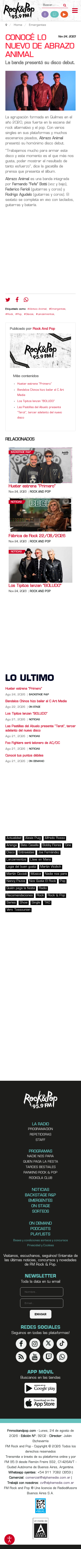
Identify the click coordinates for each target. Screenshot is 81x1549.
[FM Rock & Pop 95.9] (17, 11)
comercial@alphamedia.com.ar (47, 1477)
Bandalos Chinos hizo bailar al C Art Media (36, 701)
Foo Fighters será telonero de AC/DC (32, 743)
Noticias (16, 502)
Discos (29, 314)
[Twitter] (7, 301)
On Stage (34, 707)
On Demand (36, 761)
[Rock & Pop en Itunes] (40, 1403)
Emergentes (58, 309)
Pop (19, 314)
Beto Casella (30, 845)
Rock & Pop (56, 895)
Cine (68, 845)
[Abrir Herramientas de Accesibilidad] (9, 1539)
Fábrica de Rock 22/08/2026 (37, 536)
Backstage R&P (21, 452)
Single (36, 902)
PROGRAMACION (40, 1129)
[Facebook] (17, 301)
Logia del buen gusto (21, 867)
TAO (47, 902)
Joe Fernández (48, 852)
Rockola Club (40, 1178)
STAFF (40, 1140)
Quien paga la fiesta (40, 1161)
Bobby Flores (52, 845)
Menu (75, 11)
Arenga (11, 845)
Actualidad (13, 838)
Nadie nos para (56, 874)
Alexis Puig (33, 838)
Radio (43, 888)
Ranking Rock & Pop (40, 1172)
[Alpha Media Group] (40, 1528)
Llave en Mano (40, 859)
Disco (10, 852)
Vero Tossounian (18, 910)
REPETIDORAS (40, 1134)
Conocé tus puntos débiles (24, 755)
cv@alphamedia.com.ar (57, 1483)
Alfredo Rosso (55, 838)
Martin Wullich (50, 867)
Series (11, 902)
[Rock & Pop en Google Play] (40, 1388)
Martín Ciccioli (16, 874)
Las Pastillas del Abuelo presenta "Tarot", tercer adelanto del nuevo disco (39, 412)
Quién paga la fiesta (20, 888)
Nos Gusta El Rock (42, 881)
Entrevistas (26, 852)
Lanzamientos (46, 314)
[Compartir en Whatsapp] (26, 300)
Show (24, 902)
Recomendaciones (19, 895)
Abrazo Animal (38, 309)
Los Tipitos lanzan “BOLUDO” (36, 401)
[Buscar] (64, 4)
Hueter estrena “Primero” (34, 384)
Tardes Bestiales (40, 1167)
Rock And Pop (44, 329)
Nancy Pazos (15, 881)
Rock (10, 314)
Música (36, 874)
